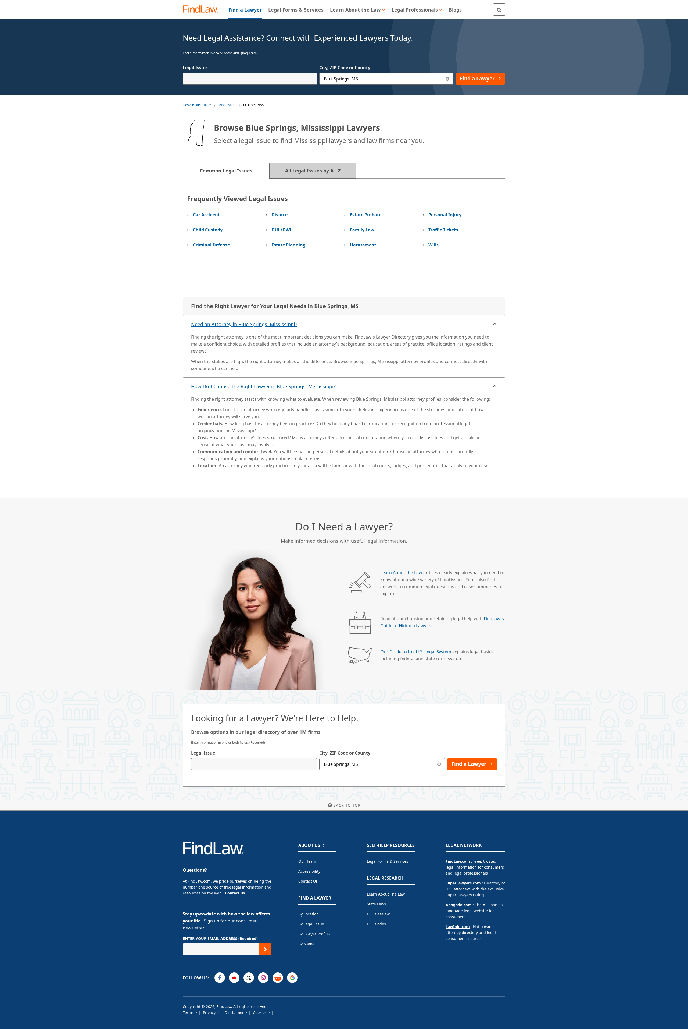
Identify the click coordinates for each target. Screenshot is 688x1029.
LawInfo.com (458, 926)
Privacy (210, 1012)
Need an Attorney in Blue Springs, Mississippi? (244, 324)
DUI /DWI (281, 230)
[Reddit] (278, 977)
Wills (433, 245)
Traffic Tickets (443, 230)
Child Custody (208, 230)
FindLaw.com (458, 861)
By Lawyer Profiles (314, 933)
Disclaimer (235, 1012)
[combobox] (250, 79)
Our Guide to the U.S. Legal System (415, 652)
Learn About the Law (401, 573)
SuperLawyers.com (463, 883)
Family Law (362, 230)
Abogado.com (459, 904)
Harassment (363, 245)
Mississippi (227, 105)
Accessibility (309, 871)
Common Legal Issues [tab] (226, 170)
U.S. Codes (376, 923)
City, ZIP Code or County (344, 68)
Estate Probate (365, 215)
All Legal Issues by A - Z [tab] (313, 170)
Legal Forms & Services (387, 861)
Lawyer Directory (197, 105)
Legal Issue (195, 68)
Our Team (307, 861)
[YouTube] (234, 977)
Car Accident (206, 215)
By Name (306, 943)
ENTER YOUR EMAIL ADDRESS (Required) (220, 938)
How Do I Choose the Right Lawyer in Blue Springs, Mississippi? (263, 386)
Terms (189, 1012)
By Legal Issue (311, 923)
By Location (308, 914)
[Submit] (265, 949)
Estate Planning (288, 245)
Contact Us (308, 881)
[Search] (499, 9)
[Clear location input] (447, 79)
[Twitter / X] (248, 977)
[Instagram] (263, 977)
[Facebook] (219, 977)
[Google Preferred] (292, 977)
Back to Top (346, 805)
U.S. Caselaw (378, 914)
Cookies (260, 1012)
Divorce (279, 215)
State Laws (376, 904)
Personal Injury (444, 215)
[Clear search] (439, 764)
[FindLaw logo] (203, 9)
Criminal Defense (211, 245)
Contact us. (235, 893)
